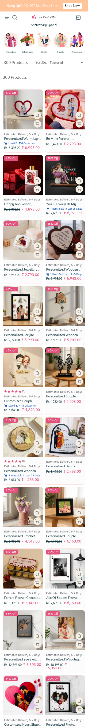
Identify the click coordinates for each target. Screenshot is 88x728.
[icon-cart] (78, 17)
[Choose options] (37, 124)
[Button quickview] (37, 115)
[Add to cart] (79, 320)
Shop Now (72, 6)
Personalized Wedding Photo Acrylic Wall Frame (65, 661)
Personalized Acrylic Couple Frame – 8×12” (20, 336)
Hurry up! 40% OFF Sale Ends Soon (32, 6)
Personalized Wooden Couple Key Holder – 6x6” (65, 336)
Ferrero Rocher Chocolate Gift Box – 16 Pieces (22, 599)
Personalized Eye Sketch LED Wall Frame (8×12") (21, 661)
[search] (14, 17)
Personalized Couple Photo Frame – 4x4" (61, 538)
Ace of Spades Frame (61, 598)
